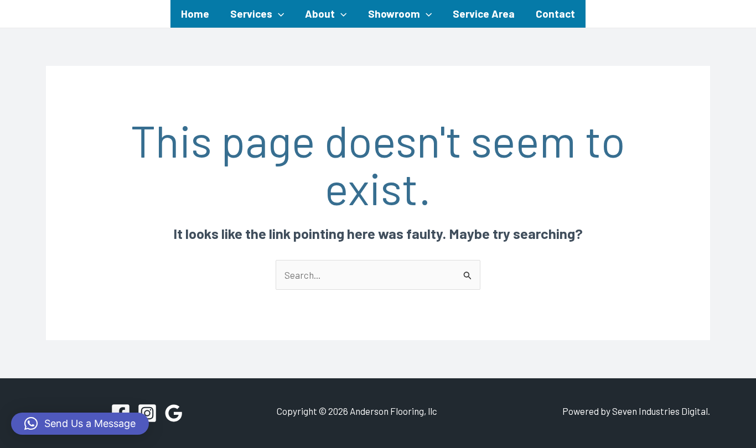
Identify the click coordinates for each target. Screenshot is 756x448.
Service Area (484, 13)
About (320, 13)
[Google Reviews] (174, 413)
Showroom (394, 13)
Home (195, 13)
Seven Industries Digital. (661, 410)
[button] (278, 14)
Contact (555, 13)
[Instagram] (147, 413)
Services (251, 13)
